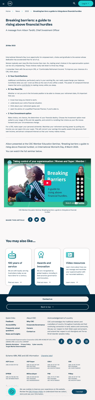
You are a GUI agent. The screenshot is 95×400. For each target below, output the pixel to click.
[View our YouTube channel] (70, 341)
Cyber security (37, 344)
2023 (27, 11)
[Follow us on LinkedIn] (78, 341)
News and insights (13, 334)
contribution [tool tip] (26, 85)
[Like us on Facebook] (61, 341)
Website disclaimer (12, 344)
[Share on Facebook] (30, 219)
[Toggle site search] (74, 3)
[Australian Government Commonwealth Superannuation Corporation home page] (10, 3)
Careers (30, 328)
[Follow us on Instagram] (86, 341)
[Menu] (3, 4)
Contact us (31, 331)
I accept (79, 391)
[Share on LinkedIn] (43, 219)
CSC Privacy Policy (36, 392)
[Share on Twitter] (36, 219)
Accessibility (11, 325)
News (18, 11)
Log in (86, 4)
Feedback (10, 321)
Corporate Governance (36, 325)
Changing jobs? (47, 356)
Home (8, 11)
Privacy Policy (26, 344)
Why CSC (30, 321)
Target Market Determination (16, 346)
